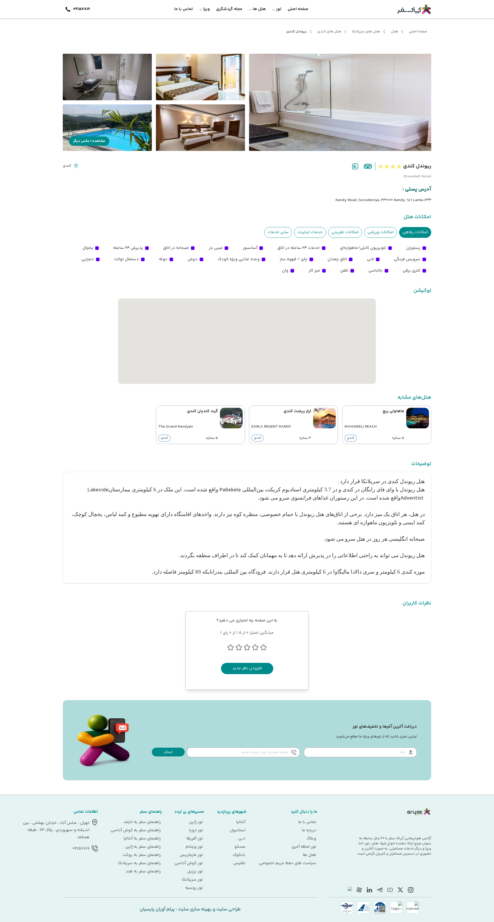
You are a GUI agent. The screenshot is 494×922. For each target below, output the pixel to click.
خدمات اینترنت (310, 232)
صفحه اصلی (418, 31)
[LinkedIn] (369, 890)
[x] (400, 890)
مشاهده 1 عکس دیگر (89, 141)
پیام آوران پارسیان (157, 909)
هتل (394, 31)
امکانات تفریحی (345, 232)
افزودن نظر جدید (247, 668)
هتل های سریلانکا (366, 31)
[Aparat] (359, 890)
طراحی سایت (228, 909)
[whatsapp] (349, 890)
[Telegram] (380, 890)
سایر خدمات (278, 232)
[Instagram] (411, 890)
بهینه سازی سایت (194, 909)
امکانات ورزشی (380, 232)
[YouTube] (390, 890)
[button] (168, 752)
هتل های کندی (329, 31)
